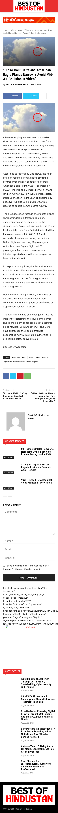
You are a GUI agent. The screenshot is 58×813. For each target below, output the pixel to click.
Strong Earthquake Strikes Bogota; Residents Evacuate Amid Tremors (36, 467)
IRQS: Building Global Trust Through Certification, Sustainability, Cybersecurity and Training (36, 683)
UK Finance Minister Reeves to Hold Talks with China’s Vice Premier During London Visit (37, 452)
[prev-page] (5, 495)
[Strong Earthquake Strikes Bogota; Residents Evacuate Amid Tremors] (11, 468)
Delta (31, 357)
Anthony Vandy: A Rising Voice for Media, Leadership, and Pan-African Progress (38, 749)
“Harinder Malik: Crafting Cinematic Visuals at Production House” (15, 396)
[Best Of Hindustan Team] (15, 421)
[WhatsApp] (27, 376)
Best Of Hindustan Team (17, 84)
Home (6, 30)
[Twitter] (13, 376)
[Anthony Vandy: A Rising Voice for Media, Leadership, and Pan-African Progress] (11, 750)
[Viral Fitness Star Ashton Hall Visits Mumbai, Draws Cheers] (11, 484)
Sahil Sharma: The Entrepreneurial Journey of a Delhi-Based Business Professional (36, 765)
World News (16, 30)
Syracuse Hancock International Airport (21, 361)
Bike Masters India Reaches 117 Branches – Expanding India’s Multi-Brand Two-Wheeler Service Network (38, 732)
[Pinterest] (20, 376)
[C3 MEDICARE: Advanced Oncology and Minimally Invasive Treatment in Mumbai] (11, 700)
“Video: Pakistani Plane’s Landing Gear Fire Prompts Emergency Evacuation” (43, 397)
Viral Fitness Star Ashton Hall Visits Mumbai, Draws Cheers (36, 481)
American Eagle (19, 357)
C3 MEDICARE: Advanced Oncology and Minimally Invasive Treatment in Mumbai (38, 699)
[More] (43, 96)
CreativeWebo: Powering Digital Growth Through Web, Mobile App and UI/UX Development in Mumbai (38, 715)
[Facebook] (6, 376)
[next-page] (10, 495)
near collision (42, 357)
